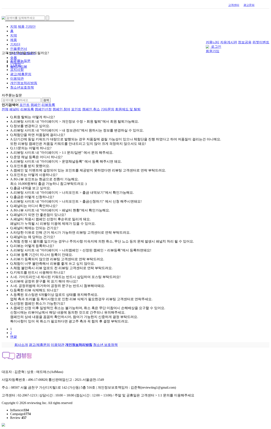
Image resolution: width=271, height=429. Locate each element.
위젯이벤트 (260, 42)
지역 (13, 26)
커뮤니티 (212, 42)
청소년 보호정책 (105, 345)
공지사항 (17, 69)
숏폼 (13, 57)
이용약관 (17, 78)
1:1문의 (15, 65)
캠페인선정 (43, 109)
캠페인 (35, 105)
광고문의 (248, 5)
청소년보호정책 (22, 87)
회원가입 (212, 51)
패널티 (14, 109)
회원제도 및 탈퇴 (128, 109)
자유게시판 (228, 42)
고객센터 (233, 5)
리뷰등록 (48, 105)
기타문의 (107, 109)
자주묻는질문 (20, 61)
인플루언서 (18, 49)
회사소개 (21, 345)
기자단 (30, 26)
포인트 (24, 105)
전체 (5, 109)
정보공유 (245, 42)
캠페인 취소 (91, 109)
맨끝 (13, 337)
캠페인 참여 (61, 109)
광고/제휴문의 (20, 74)
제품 (21, 26)
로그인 (216, 46)
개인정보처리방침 (23, 83)
